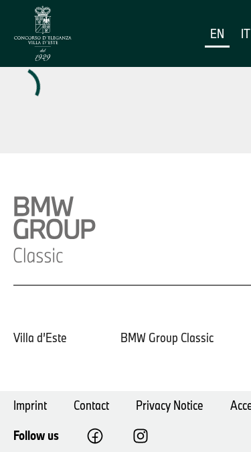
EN (217, 33)
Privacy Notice (169, 405)
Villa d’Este (40, 337)
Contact (91, 405)
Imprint (30, 405)
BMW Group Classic (167, 337)
